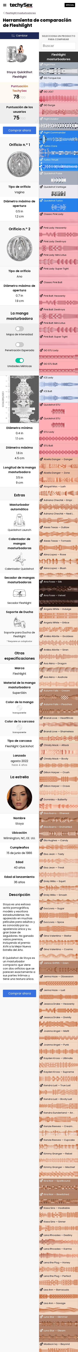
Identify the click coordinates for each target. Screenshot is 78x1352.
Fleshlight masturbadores (21, 13)
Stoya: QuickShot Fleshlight (19, 74)
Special (70, 4)
